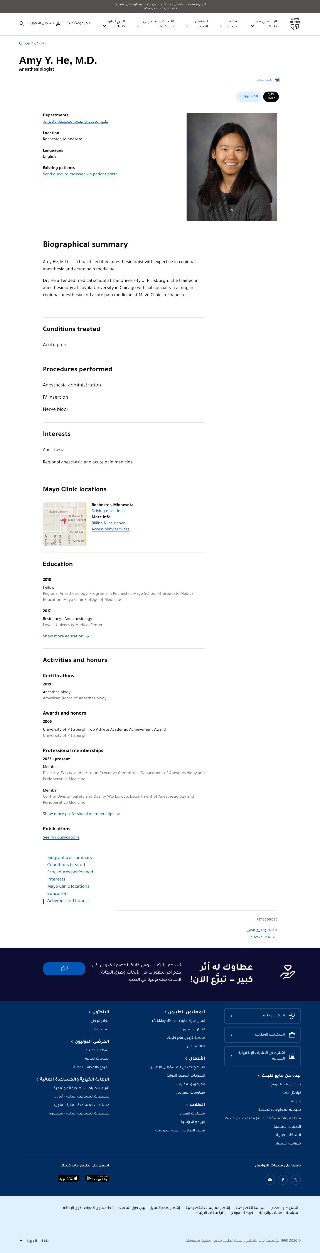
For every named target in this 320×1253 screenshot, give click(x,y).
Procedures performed (77, 370)
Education (58, 564)
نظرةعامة (271, 96)
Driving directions (108, 511)
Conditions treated (71, 329)
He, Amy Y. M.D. (259, 937)
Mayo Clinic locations (75, 490)
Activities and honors (75, 660)
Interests (57, 434)
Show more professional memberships (78, 814)
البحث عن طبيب (36, 43)
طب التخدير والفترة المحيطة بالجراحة (75, 122)
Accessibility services (110, 530)
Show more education (63, 637)
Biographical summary (85, 245)
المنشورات (249, 97)
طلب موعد (264, 80)
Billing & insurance (108, 523)
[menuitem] (271, 97)
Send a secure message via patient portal (80, 174)
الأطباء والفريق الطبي (262, 930)
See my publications (61, 838)
